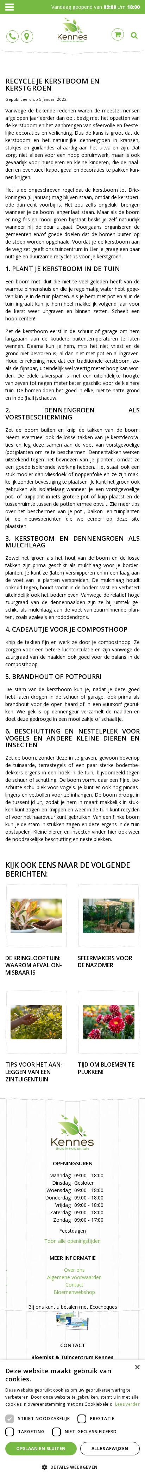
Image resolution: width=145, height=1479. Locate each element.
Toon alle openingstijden (72, 1241)
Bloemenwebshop (74, 1292)
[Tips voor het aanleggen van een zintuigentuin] (36, 1022)
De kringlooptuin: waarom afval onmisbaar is (33, 965)
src (134, 35)
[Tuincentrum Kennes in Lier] (72, 30)
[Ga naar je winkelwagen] (119, 34)
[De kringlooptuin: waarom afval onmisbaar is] (36, 915)
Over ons (74, 1269)
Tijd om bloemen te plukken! (106, 1068)
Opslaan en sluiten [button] (40, 1449)
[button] (72, 1467)
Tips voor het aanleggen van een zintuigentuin (34, 1072)
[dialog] (72, 1419)
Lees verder (127, 1404)
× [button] (137, 1367)
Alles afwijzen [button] (110, 1449)
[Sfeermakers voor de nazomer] (108, 915)
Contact (74, 1284)
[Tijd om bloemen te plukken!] (108, 1022)
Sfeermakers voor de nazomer (105, 961)
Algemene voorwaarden (74, 1277)
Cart (118, 34)
